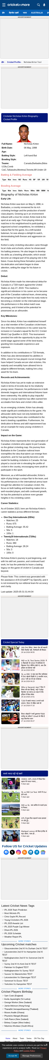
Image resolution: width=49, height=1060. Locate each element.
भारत (25, 13)
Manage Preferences (31, 1056)
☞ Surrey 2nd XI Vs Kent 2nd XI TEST (19, 964)
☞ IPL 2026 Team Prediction (14, 910)
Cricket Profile (14, 62)
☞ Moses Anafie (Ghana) (13, 1012)
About (15, 1038)
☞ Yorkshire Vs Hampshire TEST (17, 984)
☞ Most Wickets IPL (11, 913)
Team (22, 1038)
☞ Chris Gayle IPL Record (13, 916)
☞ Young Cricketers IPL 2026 (15, 920)
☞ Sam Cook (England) (12, 995)
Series (29, 1038)
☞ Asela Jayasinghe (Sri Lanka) (16, 999)
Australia (37, 13)
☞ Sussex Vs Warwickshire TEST (17, 974)
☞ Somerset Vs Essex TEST (15, 981)
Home (8, 1038)
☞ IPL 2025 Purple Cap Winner (15, 926)
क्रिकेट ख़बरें (14, 13)
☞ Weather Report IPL (12, 937)
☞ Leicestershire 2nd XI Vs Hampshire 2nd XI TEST (22, 952)
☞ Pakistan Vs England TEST (15, 967)
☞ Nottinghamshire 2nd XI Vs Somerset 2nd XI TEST (23, 958)
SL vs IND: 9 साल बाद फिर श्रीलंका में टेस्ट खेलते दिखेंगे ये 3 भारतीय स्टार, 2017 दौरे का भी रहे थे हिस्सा (34, 676)
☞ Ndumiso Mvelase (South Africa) (17, 1026)
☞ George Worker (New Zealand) (17, 1002)
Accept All (12, 1056)
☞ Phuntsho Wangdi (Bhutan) (15, 1016)
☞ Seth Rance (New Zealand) (15, 1019)
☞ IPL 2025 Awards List (12, 923)
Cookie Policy (29, 1051)
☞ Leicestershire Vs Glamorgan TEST (19, 977)
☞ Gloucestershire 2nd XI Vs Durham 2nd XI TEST (25, 948)
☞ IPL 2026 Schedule (11, 933)
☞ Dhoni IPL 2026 (10, 930)
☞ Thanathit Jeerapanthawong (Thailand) (20, 1009)
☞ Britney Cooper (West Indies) (16, 1022)
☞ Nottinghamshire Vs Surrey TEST (18, 970)
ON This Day (39, 1038)
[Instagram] (18, 852)
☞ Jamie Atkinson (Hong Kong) (16, 1006)
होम (3, 13)
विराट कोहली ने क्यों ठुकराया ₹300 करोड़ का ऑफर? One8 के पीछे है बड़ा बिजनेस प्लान (33, 716)
